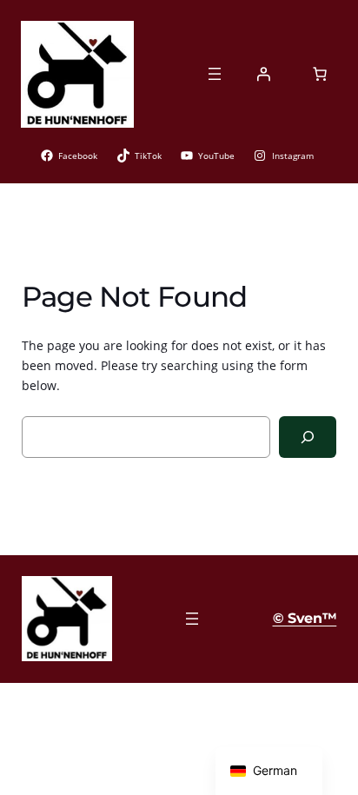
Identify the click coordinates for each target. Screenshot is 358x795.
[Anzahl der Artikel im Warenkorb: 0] (319, 73)
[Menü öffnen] (214, 73)
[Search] (307, 436)
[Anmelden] (263, 73)
